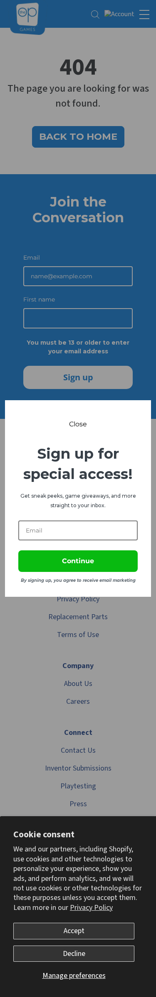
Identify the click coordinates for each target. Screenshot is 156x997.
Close (78, 424)
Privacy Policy (91, 907)
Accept (74, 931)
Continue (78, 561)
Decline (74, 953)
